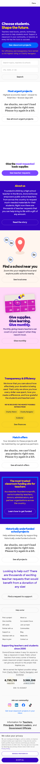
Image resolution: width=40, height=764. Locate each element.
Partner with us (7, 628)
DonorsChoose (7, 3)
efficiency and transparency (16, 51)
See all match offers (20, 465)
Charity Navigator (26, 412)
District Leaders (23, 725)
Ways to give (6, 639)
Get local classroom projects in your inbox (20, 712)
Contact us (24, 639)
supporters (11, 681)
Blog (21, 632)
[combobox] (20, 62)
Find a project (7, 617)
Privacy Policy (6, 749)
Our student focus (26, 621)
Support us (6, 632)
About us (23, 617)
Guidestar (19, 418)
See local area (20, 279)
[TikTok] (30, 705)
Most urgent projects (20, 91)
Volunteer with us (8, 636)
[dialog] (20, 748)
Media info (24, 636)
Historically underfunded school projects (20, 530)
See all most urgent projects (20, 119)
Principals (8, 725)
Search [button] (20, 77)
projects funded (29, 681)
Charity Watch (11, 412)
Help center (20, 610)
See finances (20, 424)
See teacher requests (20, 173)
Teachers (27, 722)
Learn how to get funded (20, 511)
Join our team (25, 625)
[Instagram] (10, 705)
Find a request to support (20, 596)
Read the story (20, 222)
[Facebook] (23, 705)
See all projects (20, 559)
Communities (24, 628)
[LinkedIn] (17, 705)
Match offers (20, 437)
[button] (20, 753)
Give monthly (20, 341)
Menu (34, 3)
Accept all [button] (20, 760)
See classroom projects (20, 45)
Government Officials (20, 728)
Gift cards (5, 625)
